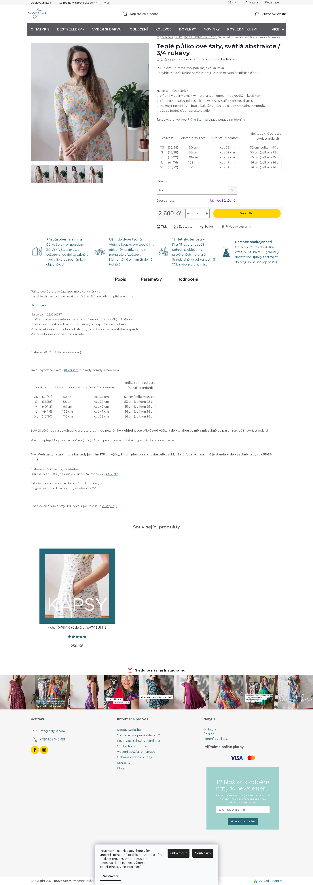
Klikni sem (197, 119)
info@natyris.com (52, 731)
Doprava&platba (41, 2)
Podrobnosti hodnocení (219, 59)
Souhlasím (203, 853)
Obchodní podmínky (132, 746)
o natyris (108, 506)
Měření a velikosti (216, 738)
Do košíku (247, 213)
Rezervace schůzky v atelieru (138, 740)
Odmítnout (178, 853)
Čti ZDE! (112, 474)
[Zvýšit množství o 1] (206, 213)
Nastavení (110, 876)
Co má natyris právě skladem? (78, 2)
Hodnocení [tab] (187, 279)
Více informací (130, 867)
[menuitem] (40, 29)
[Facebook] (35, 750)
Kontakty (123, 763)
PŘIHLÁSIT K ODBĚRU (243, 821)
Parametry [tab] (151, 279)
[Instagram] (44, 750)
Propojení (39, 305)
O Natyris (210, 729)
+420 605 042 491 (52, 739)
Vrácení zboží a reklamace (136, 751)
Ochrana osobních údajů (135, 757)
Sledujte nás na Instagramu (160, 670)
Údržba (208, 734)
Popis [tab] (120, 279)
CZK (231, 2)
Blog (120, 768)
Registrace (272, 2)
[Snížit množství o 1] (188, 213)
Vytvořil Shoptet (270, 881)
